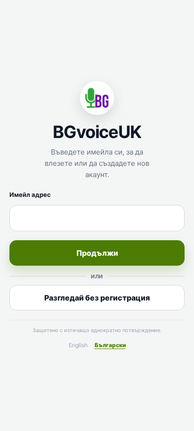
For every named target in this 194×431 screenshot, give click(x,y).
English (78, 345)
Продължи (97, 253)
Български (110, 345)
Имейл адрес (30, 194)
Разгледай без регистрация (97, 297)
